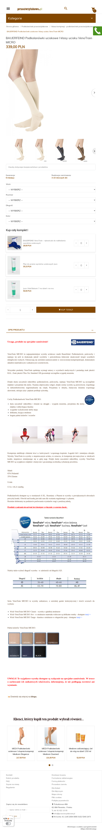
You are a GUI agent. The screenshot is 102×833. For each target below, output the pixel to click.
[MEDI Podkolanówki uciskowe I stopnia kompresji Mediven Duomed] (51, 736)
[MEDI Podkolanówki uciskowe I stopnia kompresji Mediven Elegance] (21, 736)
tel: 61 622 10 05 (60, 810)
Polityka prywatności (60, 800)
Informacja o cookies (75, 827)
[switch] (8, 823)
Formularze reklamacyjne (62, 778)
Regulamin (10, 787)
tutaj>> (88, 614)
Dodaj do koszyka (21, 758)
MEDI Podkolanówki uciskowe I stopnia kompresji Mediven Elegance (21, 750)
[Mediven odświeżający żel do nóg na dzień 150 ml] (80, 736)
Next (94, 151)
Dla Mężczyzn (57, 791)
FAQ (8, 781)
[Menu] (12, 817)
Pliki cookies (57, 797)
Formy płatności (58, 781)
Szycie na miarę (12, 784)
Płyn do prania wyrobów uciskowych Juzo (40, 264)
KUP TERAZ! (67, 309)
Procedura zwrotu (59, 784)
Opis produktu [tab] (16, 329)
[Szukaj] (66, 9)
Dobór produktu (12, 778)
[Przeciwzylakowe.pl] (29, 9)
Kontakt (9, 775)
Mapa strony (57, 794)
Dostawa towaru (59, 775)
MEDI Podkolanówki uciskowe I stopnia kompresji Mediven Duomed (51, 750)
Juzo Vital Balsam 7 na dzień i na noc (38, 288)
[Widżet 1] (97, 30)
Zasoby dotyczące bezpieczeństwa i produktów (28, 167)
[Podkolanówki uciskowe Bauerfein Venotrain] (51, 540)
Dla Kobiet (56, 788)
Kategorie (15, 18)
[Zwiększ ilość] (86, 243)
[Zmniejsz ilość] (76, 243)
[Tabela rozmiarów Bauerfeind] (49, 583)
